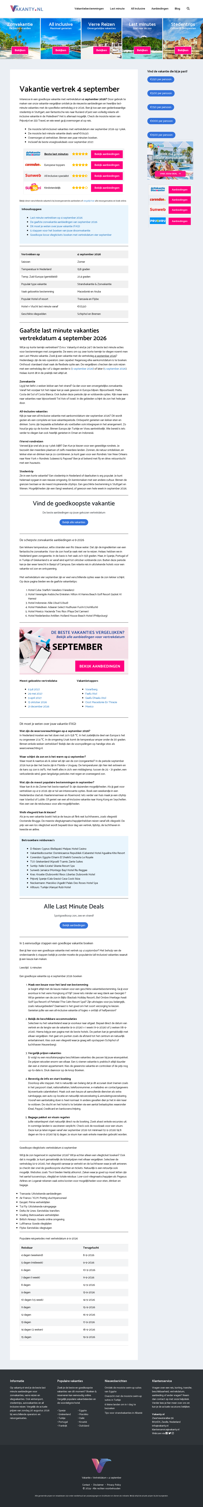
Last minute (117, 8)
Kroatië (83, 1422)
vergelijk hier (89, 201)
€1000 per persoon (161, 121)
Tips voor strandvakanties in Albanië (123, 1413)
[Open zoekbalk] (188, 9)
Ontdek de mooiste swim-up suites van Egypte (123, 1390)
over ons (182, 1403)
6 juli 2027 (34, 689)
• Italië (81, 1418)
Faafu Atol (91, 693)
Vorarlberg (91, 689)
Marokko (83, 1414)
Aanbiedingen (159, 8)
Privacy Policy (114, 1485)
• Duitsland (83, 1426)
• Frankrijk (62, 1426)
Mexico (89, 706)
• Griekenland (64, 1414)
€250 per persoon (160, 79)
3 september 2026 (82, 368)
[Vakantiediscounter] (170, 179)
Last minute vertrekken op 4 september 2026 (56, 217)
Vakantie (86, 1478)
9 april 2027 (35, 698)
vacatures (175, 1407)
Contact (86, 1485)
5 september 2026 (115, 368)
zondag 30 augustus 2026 (35, 1410)
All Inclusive (138, 8)
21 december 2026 (38, 706)
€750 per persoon (160, 107)
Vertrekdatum (99, 1478)
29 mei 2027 (35, 693)
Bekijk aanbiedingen (106, 154)
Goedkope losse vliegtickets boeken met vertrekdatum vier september (70, 235)
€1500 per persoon (161, 135)
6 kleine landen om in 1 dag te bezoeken (120, 1406)
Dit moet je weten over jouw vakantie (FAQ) (55, 226)
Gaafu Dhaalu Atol (95, 698)
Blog (177, 8)
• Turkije (61, 1418)
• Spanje (61, 1410)
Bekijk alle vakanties (73, 522)
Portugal (63, 1422)
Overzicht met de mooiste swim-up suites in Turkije (123, 1398)
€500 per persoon (161, 93)
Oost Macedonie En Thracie (101, 702)
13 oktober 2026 (37, 702)
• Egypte (82, 1410)
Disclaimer (98, 1485)
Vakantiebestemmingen (89, 8)
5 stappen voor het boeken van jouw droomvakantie (60, 230)
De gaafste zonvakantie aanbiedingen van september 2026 (63, 222)
